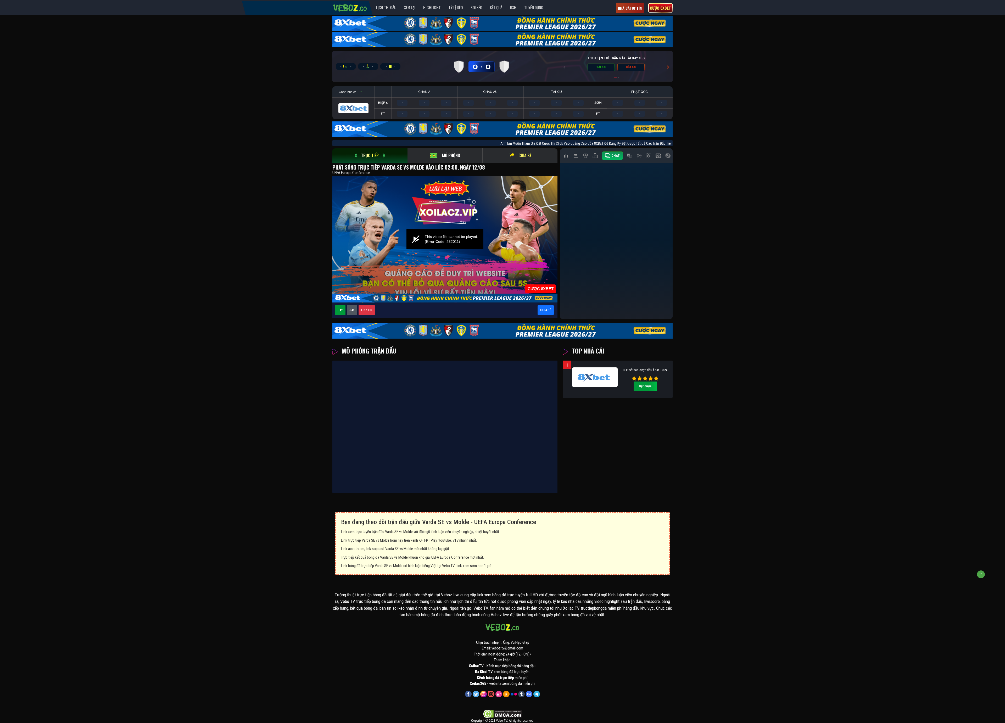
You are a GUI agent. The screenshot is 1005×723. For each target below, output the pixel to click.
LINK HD (366, 310)
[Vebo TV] (350, 7)
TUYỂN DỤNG (533, 7)
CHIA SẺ (545, 310)
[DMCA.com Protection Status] (502, 713)
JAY (340, 310)
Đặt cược (645, 386)
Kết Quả (496, 7)
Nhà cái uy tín (630, 8)
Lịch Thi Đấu (386, 7)
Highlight (432, 7)
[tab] (369, 155)
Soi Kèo (476, 7)
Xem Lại (409, 7)
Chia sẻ (525, 155)
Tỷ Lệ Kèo (456, 7)
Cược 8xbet (660, 8)
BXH (513, 7)
